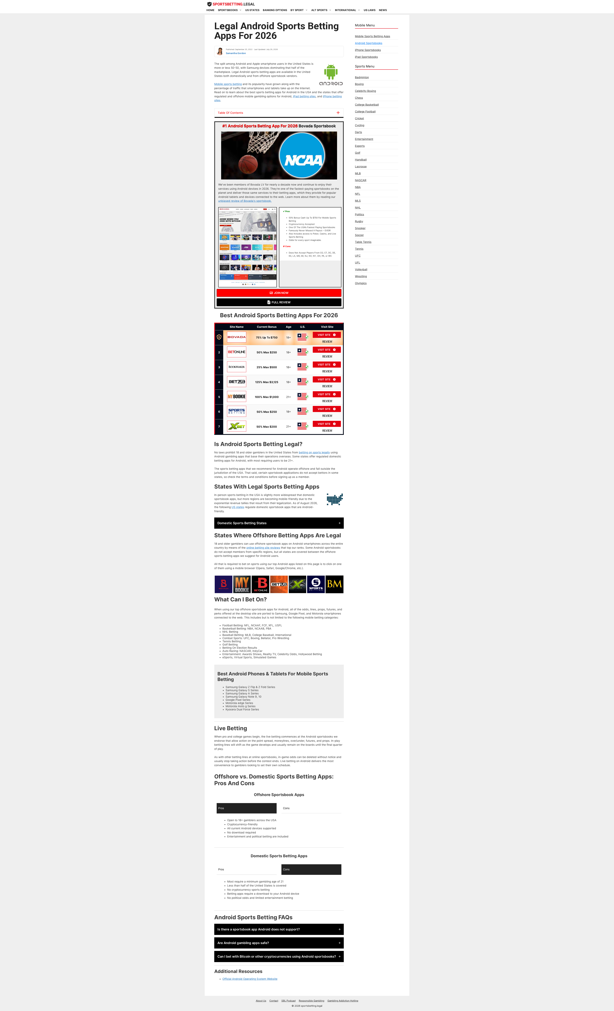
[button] (279, 523)
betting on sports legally (314, 452)
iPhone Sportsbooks (368, 50)
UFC (358, 255)
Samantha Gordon (236, 53)
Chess (359, 97)
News (383, 10)
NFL (357, 193)
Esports (360, 146)
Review (327, 341)
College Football (365, 111)
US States (252, 10)
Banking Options (275, 10)
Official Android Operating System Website (249, 978)
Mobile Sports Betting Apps (372, 36)
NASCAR (360, 180)
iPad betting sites (304, 96)
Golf (357, 152)
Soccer (359, 235)
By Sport (297, 10)
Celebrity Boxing (365, 91)
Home (210, 10)
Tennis (359, 248)
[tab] (247, 808)
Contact (273, 1000)
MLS (358, 200)
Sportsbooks (228, 10)
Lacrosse (361, 166)
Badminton (362, 77)
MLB (358, 173)
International (345, 10)
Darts (358, 132)
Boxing (359, 84)
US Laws (369, 10)
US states (238, 507)
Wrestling (361, 276)
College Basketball (367, 104)
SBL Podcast (288, 1000)
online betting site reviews (263, 547)
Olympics (361, 283)
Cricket (359, 118)
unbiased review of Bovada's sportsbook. (245, 200)
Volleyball (361, 269)
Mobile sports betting (228, 84)
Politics (359, 214)
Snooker (360, 228)
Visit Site (324, 334)
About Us (261, 1000)
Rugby (359, 221)
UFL (357, 262)
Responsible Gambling (311, 1000)
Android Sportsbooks (368, 43)
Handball (361, 159)
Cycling (359, 125)
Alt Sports (319, 10)
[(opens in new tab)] (247, 286)
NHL (358, 207)
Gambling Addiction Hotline (342, 1000)
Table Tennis (363, 242)
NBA (358, 187)
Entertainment (364, 139)
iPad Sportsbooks (366, 56)
